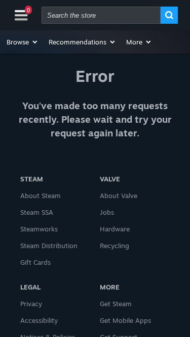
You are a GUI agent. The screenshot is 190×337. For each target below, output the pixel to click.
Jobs (107, 212)
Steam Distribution (49, 246)
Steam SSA (36, 212)
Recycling (114, 246)
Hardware (115, 229)
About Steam (40, 195)
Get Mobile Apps (125, 320)
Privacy (31, 304)
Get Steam (116, 304)
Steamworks (39, 229)
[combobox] (101, 15)
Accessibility (39, 320)
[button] (23, 42)
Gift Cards (35, 262)
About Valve (118, 195)
